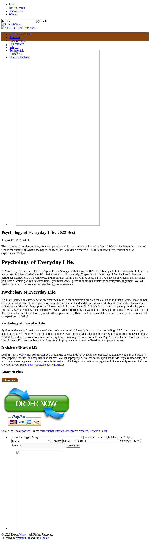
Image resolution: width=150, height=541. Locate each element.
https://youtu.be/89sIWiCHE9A (46, 364)
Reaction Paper (98, 430)
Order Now (73, 445)
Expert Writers (19, 534)
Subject (128, 437)
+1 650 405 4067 (26, 27)
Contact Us (16, 53)
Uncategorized (22, 430)
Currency (125, 440)
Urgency (57, 440)
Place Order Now (20, 57)
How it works (17, 7)
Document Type (20, 437)
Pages (80, 440)
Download (10, 380)
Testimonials (16, 11)
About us (15, 37)
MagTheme (42, 537)
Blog (11, 4)
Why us (13, 14)
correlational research (52, 430)
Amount (16, 445)
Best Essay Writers (20, 34)
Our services (17, 43)
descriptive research (76, 430)
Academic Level (93, 437)
